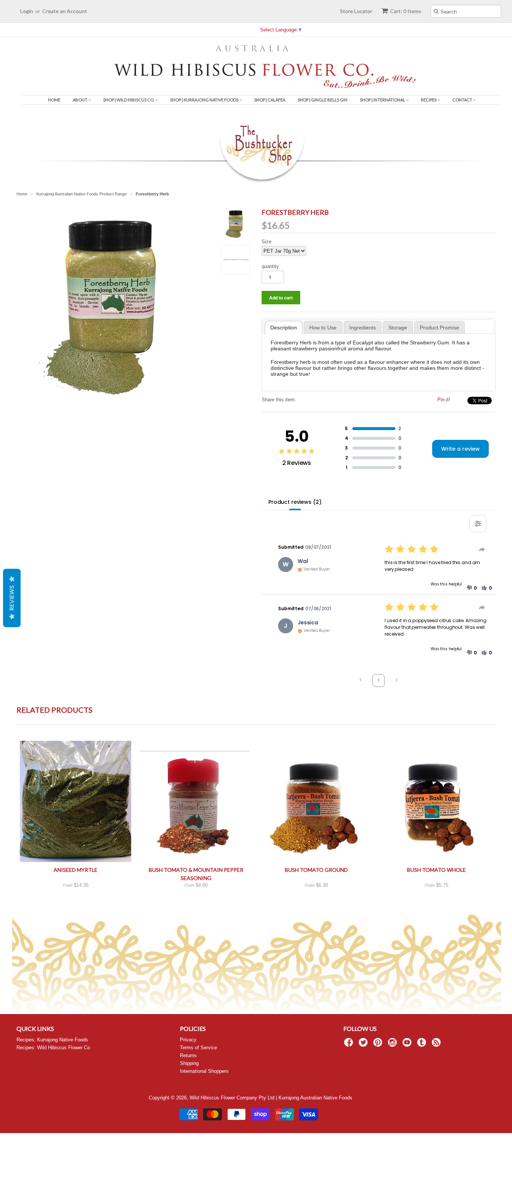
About (80, 99)
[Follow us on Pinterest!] (379, 1044)
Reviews (11, 598)
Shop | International (383, 99)
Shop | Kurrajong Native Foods (204, 99)
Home (54, 99)
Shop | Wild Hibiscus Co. (129, 99)
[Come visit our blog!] (422, 1044)
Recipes (429, 99)
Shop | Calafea (269, 99)
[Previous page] (360, 681)
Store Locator (356, 11)
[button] (471, 588)
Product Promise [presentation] (439, 328)
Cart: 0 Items (405, 11)
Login (26, 11)
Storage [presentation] (397, 328)
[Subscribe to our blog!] (437, 1044)
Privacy (188, 1039)
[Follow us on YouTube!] (408, 1044)
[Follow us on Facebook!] (349, 1044)
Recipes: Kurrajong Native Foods (52, 1039)
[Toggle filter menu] (478, 523)
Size (266, 241)
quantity (270, 266)
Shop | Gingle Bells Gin (322, 99)
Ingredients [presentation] (362, 328)
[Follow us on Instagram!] (393, 1044)
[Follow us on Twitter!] (364, 1044)
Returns (188, 1055)
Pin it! (443, 399)
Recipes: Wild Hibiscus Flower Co (53, 1047)
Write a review (460, 449)
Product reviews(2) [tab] (294, 502)
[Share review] (482, 549)
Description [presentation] (283, 328)
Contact (462, 99)
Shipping (189, 1063)
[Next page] (396, 681)
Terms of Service (198, 1047)
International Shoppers (204, 1071)
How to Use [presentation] (323, 328)
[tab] (284, 327)
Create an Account (64, 11)
